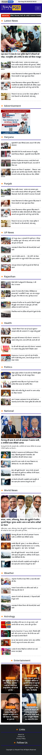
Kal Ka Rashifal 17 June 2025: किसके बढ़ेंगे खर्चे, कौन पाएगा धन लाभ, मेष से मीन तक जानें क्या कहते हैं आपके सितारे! (26, 633)
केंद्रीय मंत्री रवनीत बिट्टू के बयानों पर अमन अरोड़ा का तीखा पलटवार (26, 392)
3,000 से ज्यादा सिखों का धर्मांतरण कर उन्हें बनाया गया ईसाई (25, 650)
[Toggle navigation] (38, 8)
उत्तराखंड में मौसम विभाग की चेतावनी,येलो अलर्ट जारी (26, 249)
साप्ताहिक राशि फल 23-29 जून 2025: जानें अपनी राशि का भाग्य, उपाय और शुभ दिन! (25, 623)
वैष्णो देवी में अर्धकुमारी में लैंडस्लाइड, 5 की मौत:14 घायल (24, 283)
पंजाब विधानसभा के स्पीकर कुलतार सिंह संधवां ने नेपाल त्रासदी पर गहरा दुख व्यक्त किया (26, 75)
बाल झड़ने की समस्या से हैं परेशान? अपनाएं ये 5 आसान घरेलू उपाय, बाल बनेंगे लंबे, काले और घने (26, 339)
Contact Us (21, 736)
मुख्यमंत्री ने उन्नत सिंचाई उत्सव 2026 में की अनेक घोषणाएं (26, 144)
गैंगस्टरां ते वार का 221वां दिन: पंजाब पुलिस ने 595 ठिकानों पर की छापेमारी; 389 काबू (25, 95)
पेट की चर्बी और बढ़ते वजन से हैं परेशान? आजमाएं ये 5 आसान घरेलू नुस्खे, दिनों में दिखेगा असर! (26, 348)
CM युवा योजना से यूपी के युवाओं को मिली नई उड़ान (25, 266)
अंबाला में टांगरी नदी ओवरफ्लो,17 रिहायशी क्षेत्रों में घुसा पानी (26, 598)
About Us (21, 734)
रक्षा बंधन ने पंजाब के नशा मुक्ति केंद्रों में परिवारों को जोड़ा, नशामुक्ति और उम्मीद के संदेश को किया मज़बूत (21, 55)
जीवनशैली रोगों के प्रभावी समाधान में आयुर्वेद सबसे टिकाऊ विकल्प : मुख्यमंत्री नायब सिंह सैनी (26, 153)
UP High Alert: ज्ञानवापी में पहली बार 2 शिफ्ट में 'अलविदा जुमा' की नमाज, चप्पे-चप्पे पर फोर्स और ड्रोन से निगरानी (26, 241)
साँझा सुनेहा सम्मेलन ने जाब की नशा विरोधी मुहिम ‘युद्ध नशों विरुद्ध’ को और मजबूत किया (26, 374)
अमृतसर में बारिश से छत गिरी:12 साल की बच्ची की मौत (26, 580)
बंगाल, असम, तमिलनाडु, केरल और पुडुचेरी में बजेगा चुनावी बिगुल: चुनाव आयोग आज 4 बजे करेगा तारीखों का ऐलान (21, 523)
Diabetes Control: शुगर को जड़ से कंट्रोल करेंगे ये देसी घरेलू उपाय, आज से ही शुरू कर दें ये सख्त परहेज (26, 358)
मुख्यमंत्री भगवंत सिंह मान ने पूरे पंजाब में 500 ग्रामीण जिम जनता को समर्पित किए (25, 383)
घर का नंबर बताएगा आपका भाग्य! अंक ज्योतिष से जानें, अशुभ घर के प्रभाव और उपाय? (26, 641)
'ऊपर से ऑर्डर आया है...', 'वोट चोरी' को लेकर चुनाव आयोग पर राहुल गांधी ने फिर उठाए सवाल (25, 257)
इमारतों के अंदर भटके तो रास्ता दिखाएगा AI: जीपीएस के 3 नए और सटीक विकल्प (25, 463)
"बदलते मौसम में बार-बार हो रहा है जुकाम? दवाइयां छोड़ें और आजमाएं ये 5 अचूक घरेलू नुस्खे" (26, 330)
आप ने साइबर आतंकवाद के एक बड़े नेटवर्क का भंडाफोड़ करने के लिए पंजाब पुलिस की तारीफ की (26, 401)
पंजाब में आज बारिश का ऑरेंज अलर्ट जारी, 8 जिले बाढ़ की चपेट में (25, 589)
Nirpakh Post (19, 749)
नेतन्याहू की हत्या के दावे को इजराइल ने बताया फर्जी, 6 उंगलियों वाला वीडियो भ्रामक (20, 441)
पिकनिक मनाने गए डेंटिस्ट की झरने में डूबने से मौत (26, 312)
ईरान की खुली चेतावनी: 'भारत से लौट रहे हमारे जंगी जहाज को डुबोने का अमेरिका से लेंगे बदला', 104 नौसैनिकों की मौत (26, 472)
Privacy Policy (21, 738)
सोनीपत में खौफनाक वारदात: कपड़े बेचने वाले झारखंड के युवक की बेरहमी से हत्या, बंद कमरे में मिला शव (26, 163)
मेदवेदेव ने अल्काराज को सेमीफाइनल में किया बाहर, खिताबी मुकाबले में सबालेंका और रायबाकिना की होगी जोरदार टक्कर (25, 455)
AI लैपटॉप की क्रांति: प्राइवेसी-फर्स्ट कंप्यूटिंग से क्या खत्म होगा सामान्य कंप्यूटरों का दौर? (25, 481)
